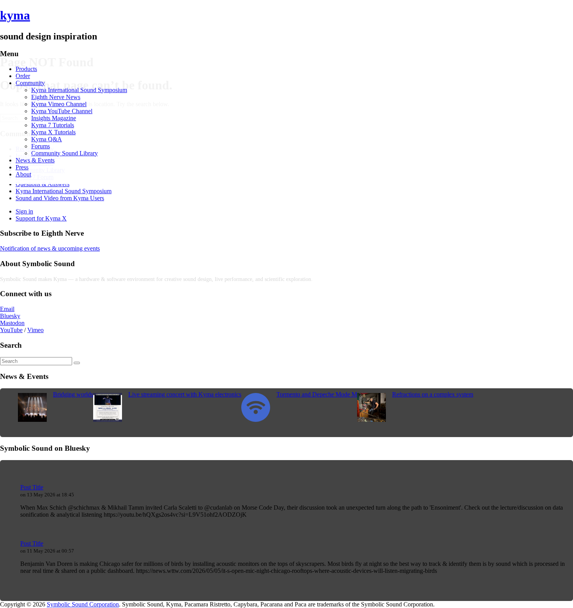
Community (30, 83)
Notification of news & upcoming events (50, 248)
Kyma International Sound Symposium (79, 90)
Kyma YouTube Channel (61, 111)
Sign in (24, 211)
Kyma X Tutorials (53, 132)
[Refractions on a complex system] (371, 419)
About (23, 174)
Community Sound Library (64, 153)
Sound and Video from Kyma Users (60, 198)
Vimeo (35, 330)
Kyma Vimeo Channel (59, 104)
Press (22, 167)
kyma (15, 15)
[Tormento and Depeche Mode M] (255, 419)
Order (23, 76)
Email (7, 309)
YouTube (11, 330)
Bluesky (10, 316)
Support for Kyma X (41, 218)
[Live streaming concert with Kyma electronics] (107, 419)
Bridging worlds (73, 394)
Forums (40, 146)
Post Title (31, 487)
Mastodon (12, 323)
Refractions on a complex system (432, 394)
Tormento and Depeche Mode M (316, 394)
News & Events (35, 160)
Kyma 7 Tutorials (52, 125)
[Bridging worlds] (32, 419)
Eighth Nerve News (55, 97)
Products (26, 69)
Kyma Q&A (46, 139)
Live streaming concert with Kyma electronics (184, 394)
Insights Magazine (53, 118)
